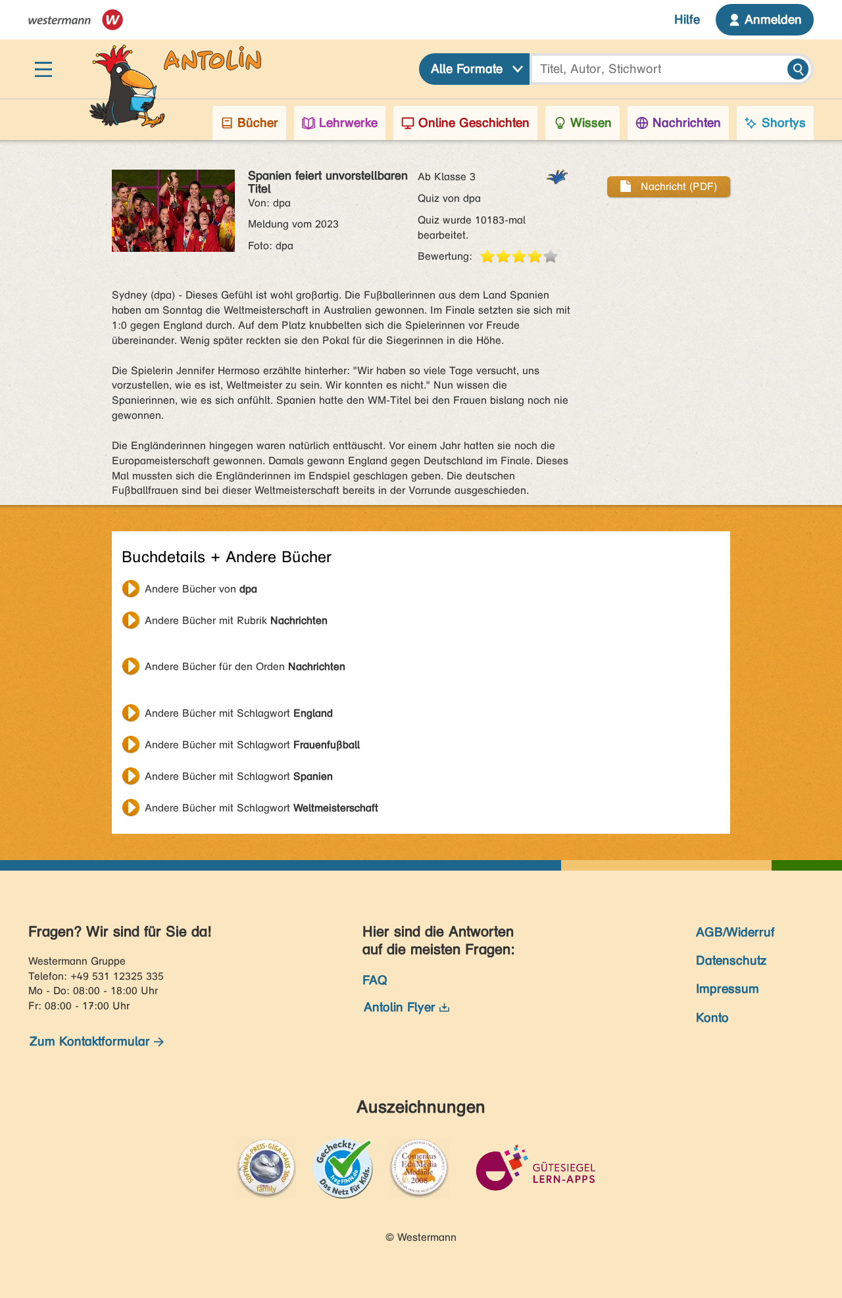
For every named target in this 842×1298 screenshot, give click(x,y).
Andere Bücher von (201, 589)
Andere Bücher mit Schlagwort (239, 713)
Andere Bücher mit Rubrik (236, 620)
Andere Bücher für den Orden (245, 666)
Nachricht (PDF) (677, 186)
